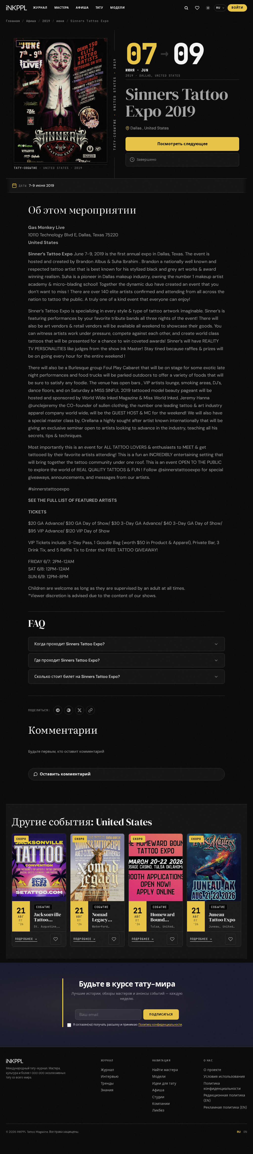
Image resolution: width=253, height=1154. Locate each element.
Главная (13, 21)
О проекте (212, 1070)
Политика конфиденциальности (222, 1086)
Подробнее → (26, 939)
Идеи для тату (164, 1083)
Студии (158, 1097)
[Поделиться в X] (79, 710)
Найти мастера (165, 1070)
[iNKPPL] (16, 8)
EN (245, 1132)
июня (60, 21)
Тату (100, 8)
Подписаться (161, 1014)
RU (239, 1132)
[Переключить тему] (208, 8)
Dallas (136, 128)
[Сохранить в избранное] (55, 939)
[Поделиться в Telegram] (57, 710)
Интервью (110, 1076)
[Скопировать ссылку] (90, 710)
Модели (117, 8)
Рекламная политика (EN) (225, 1107)
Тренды (107, 1083)
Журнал (40, 8)
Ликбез (158, 1110)
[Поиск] (186, 8)
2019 (46, 21)
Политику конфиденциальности (160, 1025)
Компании (161, 1103)
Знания (107, 1090)
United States (156, 128)
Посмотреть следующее (182, 143)
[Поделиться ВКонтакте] (68, 710)
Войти (237, 8)
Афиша (82, 8)
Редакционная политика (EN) (224, 1098)
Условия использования (224, 1076)
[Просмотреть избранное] (197, 8)
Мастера (61, 8)
